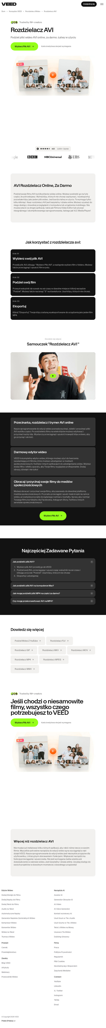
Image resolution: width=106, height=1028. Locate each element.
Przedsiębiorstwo (9, 952)
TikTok (56, 1000)
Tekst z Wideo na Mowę (64, 927)
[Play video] (53, 376)
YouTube (57, 981)
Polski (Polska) (7, 1021)
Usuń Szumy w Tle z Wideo (65, 923)
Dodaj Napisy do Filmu (11, 900)
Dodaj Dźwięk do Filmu (11, 895)
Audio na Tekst (8, 909)
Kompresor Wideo (9, 923)
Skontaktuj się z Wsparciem (65, 966)
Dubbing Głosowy (61, 937)
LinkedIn (57, 986)
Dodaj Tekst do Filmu (10, 904)
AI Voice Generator (62, 909)
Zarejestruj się (89, 4)
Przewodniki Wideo (10, 977)
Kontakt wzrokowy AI (63, 913)
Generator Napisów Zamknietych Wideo (18, 918)
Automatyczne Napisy (11, 913)
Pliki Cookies (59, 961)
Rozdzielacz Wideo (32, 11)
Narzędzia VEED (15, 11)
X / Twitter (58, 991)
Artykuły (5, 967)
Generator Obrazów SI (63, 900)
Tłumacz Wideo (8, 937)
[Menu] (101, 4)
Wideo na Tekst (8, 932)
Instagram (58, 995)
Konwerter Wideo (9, 927)
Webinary (6, 972)
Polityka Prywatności (63, 952)
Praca (56, 947)
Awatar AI (58, 895)
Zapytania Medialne (62, 970)
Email (56, 1004)
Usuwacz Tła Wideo (62, 932)
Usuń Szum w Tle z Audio (64, 918)
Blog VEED (6, 963)
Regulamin (58, 957)
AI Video (57, 904)
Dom (3, 11)
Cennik (4, 947)
